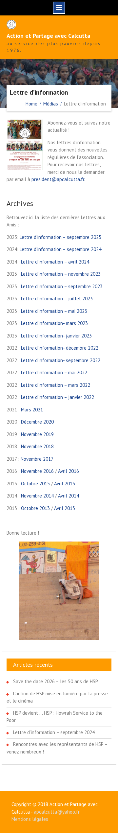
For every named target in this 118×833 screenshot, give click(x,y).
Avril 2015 (64, 483)
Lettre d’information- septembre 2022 (60, 360)
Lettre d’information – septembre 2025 (60, 237)
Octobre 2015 (35, 483)
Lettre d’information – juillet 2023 (57, 298)
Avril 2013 (64, 508)
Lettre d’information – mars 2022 (55, 385)
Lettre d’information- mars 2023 (54, 323)
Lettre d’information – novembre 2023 (61, 274)
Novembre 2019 (37, 434)
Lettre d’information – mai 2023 (54, 311)
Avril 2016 (68, 471)
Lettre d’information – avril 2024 (55, 262)
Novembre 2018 (37, 446)
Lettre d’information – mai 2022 (54, 372)
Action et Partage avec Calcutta (48, 35)
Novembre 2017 (37, 459)
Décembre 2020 (37, 422)
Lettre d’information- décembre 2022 (59, 348)
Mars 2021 (32, 409)
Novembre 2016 (37, 471)
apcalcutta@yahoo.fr (57, 812)
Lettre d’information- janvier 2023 (56, 336)
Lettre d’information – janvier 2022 (57, 397)
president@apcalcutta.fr (57, 179)
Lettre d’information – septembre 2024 (60, 249)
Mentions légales (29, 819)
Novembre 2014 (37, 496)
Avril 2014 (68, 496)
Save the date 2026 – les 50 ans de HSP (55, 681)
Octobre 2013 (35, 508)
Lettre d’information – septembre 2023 (62, 286)
